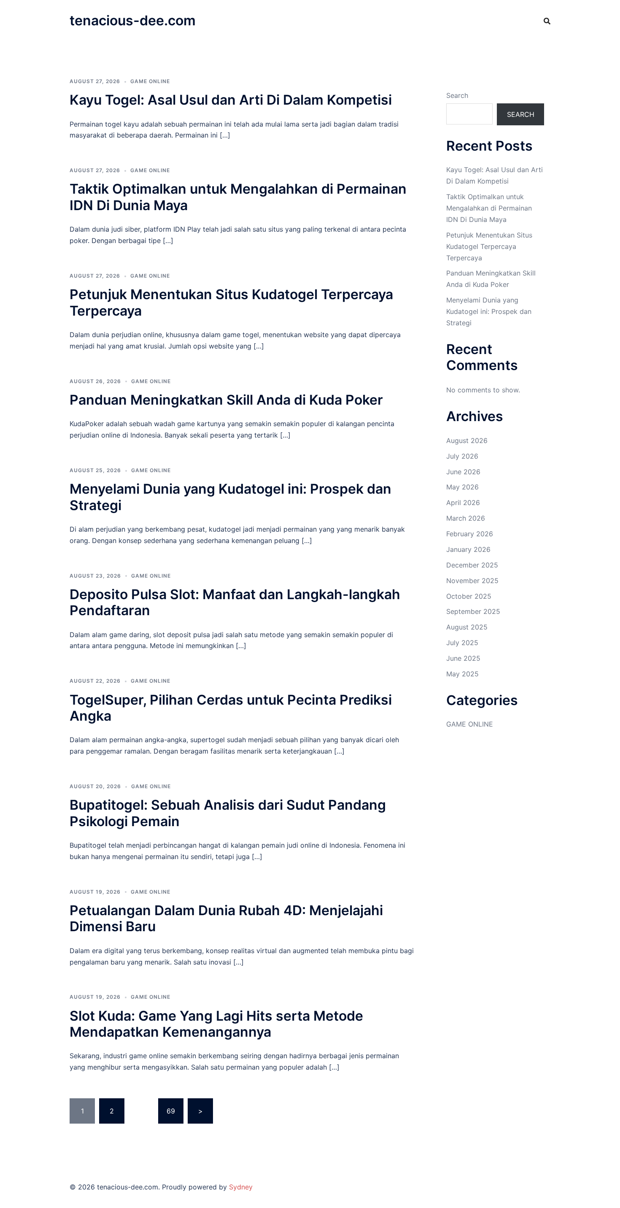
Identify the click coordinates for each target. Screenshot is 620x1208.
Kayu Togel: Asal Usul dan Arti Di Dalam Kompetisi (231, 100)
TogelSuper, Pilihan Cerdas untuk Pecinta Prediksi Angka (231, 708)
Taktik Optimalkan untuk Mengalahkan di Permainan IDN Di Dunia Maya (238, 197)
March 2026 (465, 518)
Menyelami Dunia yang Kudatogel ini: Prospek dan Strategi (230, 497)
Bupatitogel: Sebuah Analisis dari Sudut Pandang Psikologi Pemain (228, 813)
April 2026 (463, 502)
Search (457, 95)
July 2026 (462, 456)
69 (171, 1111)
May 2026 (462, 487)
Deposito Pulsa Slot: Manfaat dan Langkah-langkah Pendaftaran (235, 602)
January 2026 (468, 549)
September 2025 (473, 611)
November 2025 (472, 580)
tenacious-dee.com (133, 20)
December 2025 (472, 565)
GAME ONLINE (150, 81)
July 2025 (462, 642)
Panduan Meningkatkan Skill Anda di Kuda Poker (226, 400)
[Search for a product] (547, 21)
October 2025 (468, 596)
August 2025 (467, 627)
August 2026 (467, 440)
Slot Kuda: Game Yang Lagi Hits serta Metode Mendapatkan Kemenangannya (216, 1024)
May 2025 (462, 674)
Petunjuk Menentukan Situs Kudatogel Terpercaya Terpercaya (231, 302)
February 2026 (469, 534)
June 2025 (463, 658)
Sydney (241, 1187)
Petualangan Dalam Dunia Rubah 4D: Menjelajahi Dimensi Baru (226, 918)
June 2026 (463, 472)
